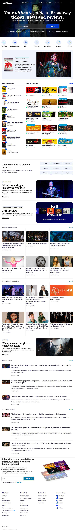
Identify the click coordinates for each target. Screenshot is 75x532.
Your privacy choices (7, 510)
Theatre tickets (24, 513)
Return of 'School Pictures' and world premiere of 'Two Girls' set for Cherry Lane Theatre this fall (37, 326)
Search (53, 26)
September (56, 163)
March (56, 173)
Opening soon (24, 505)
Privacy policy (6, 513)
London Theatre (42, 495)
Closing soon (23, 508)
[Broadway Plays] (26, 42)
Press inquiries (6, 503)
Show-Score (41, 498)
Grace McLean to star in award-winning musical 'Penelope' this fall (13, 299)
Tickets (33, 2)
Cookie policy (5, 515)
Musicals (22, 500)
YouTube (61, 508)
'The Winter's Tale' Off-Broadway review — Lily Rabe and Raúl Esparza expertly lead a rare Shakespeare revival (41, 444)
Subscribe (29, 478)
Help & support (6, 500)
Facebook (61, 495)
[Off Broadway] (37, 42)
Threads (61, 503)
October (67, 163)
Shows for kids (24, 510)
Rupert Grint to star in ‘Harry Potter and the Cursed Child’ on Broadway (36, 270)
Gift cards (22, 515)
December (56, 168)
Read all (70, 227)
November (45, 168)
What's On (25, 2)
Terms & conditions (7, 508)
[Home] (7, 3)
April (67, 173)
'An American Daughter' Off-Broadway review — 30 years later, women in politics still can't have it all (41, 429)
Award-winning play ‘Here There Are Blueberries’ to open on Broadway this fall (13, 245)
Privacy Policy (19, 482)
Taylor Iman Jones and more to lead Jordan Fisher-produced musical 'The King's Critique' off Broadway (13, 327)
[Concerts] (59, 42)
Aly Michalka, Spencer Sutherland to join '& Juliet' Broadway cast (59, 270)
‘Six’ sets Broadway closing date (37, 243)
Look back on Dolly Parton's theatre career (11, 269)
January (67, 168)
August (45, 163)
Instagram (61, 498)
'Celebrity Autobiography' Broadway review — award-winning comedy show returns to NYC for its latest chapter (41, 382)
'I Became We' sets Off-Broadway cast (58, 298)
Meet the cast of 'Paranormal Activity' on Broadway (60, 244)
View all (70, 83)
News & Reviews (50, 2)
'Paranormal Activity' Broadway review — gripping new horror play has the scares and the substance (41, 366)
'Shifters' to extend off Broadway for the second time (61, 325)
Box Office (41, 503)
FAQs (3, 498)
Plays (21, 503)
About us (4, 495)
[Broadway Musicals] (15, 42)
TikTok (60, 500)
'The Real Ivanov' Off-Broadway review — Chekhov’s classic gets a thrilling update (38, 414)
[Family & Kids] (48, 42)
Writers (4, 505)
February (45, 173)
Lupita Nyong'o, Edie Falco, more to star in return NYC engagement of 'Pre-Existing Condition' (37, 300)
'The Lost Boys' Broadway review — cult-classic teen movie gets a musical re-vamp (39, 396)
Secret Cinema (42, 500)
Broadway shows (24, 495)
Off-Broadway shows (25, 498)
